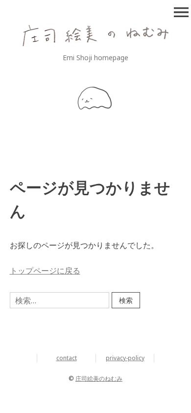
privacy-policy (125, 358)
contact (66, 358)
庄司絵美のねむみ (98, 378)
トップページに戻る (45, 270)
